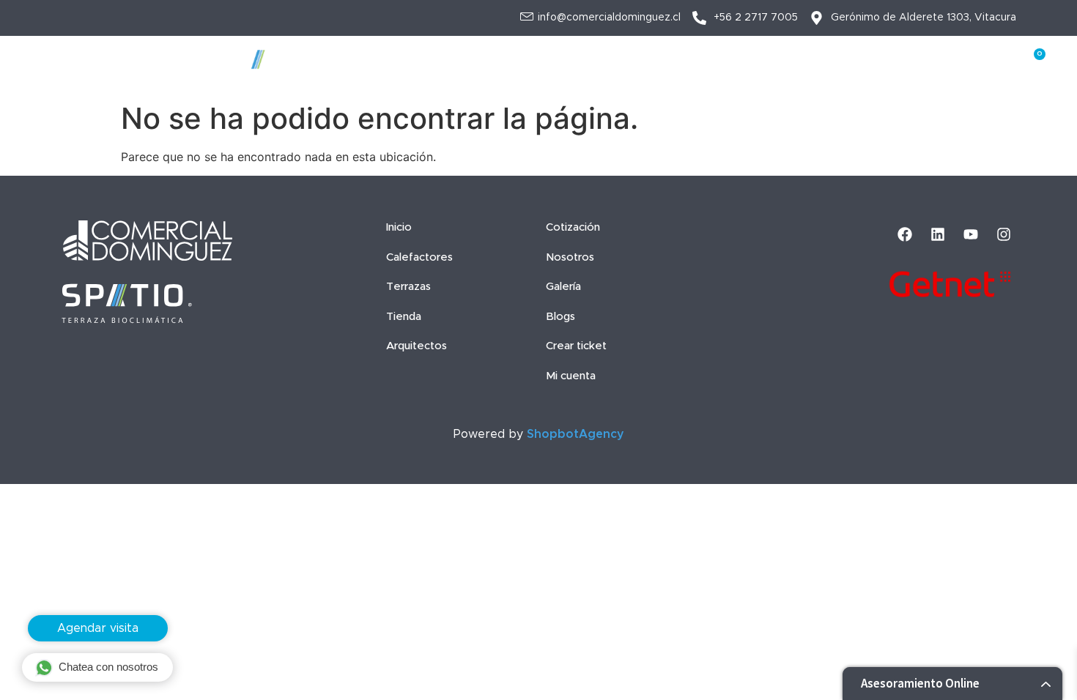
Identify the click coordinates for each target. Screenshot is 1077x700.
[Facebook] (904, 234)
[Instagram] (1003, 234)
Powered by (539, 434)
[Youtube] (970, 234)
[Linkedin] (937, 234)
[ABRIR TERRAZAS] (434, 66)
